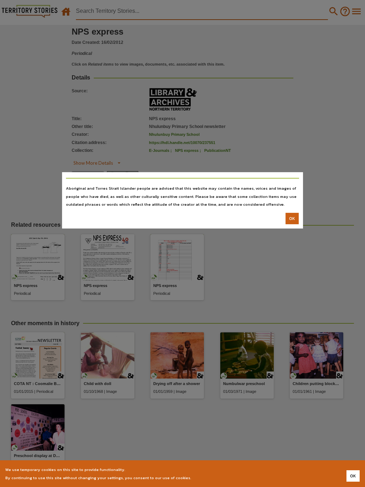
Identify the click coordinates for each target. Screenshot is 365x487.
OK (292, 218)
